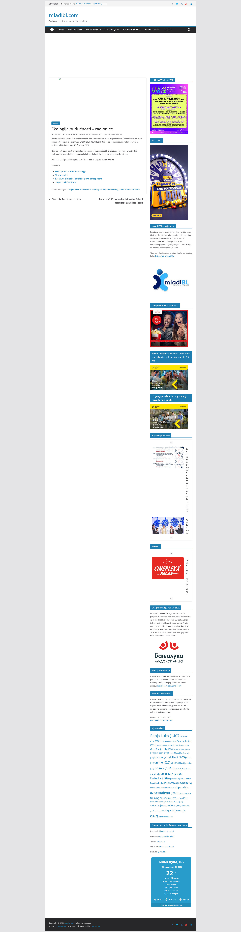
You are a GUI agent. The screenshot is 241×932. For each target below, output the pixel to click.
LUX (100, 134)
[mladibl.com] (52, 30)
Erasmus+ (161, 745)
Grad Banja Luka (161, 749)
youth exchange (157, 811)
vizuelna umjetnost (116, 134)
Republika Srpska (158, 783)
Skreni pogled (61, 175)
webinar (174, 805)
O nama (60, 29)
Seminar (155, 788)
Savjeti (185, 782)
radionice (105, 134)
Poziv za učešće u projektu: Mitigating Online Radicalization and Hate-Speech (121, 201)
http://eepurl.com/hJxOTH (161, 720)
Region (172, 779)
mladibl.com (64, 15)
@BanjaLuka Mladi (166, 846)
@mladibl (161, 841)
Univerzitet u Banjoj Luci (161, 802)
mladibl (67, 134)
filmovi (184, 745)
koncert (174, 752)
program (162, 773)
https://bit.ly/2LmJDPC (164, 256)
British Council (78, 134)
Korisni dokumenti (132, 29)
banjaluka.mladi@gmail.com (169, 686)
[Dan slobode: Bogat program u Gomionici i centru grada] (168, 457)
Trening (180, 798)
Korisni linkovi (152, 29)
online (162, 762)
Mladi (178, 757)
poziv (180, 768)
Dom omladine (75, 29)
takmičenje (185, 793)
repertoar (184, 778)
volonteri (178, 802)
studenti (167, 792)
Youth (186, 805)
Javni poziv (161, 753)
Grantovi (179, 749)
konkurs (162, 757)
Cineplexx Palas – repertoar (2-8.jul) (187, 576)
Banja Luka (165, 735)
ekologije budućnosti (90, 134)
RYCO (173, 782)
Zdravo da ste (165, 817)
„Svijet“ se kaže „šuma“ (66, 182)
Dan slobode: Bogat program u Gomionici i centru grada (187, 474)
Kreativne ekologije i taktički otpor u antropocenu (78, 178)
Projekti (177, 774)
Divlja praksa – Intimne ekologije (70, 171)
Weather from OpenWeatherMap (171, 905)
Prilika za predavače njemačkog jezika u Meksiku (89, 5)
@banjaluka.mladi (166, 831)
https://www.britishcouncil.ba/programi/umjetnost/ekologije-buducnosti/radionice (104, 189)
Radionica (159, 778)
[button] (99, 29)
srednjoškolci (167, 787)
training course (162, 798)
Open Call (178, 762)
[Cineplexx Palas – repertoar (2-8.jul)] (168, 568)
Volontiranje (158, 805)
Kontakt (168, 29)
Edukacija (55, 123)
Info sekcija (110, 29)
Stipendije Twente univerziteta (66, 199)
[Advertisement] (120, 58)
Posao (164, 768)
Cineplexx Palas (168, 741)
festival (173, 745)
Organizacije (92, 29)
